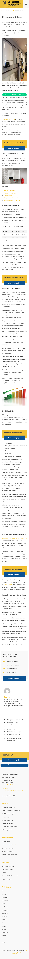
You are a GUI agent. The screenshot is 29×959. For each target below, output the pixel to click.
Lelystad (4, 929)
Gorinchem (5, 913)
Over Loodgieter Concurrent (9, 876)
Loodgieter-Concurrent (14, 3)
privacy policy (18, 952)
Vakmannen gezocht (7, 869)
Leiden (4, 926)
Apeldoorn (5, 900)
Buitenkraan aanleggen (8, 807)
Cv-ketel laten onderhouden (9, 826)
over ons (12, 952)
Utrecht (4, 935)
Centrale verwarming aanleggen (11, 810)
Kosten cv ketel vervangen (9, 854)
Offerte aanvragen (7, 879)
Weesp (4, 939)
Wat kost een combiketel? (9, 845)
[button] (26, 4)
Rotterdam (5, 932)
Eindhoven (5, 910)
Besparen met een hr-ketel (12, 198)
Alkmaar (4, 891)
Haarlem (4, 916)
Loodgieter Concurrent (8, 866)
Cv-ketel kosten (6, 841)
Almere (4, 894)
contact (26, 950)
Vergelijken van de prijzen (12, 200)
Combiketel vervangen (8, 814)
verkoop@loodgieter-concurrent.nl (13, 790)
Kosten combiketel (9, 190)
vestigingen (6, 952)
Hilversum (4, 923)
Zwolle (3, 942)
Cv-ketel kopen (6, 817)
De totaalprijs (8, 195)
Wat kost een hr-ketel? (8, 848)
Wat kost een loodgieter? (9, 851)
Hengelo (4, 919)
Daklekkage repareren (8, 830)
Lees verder (7, 708)
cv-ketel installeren (9, 119)
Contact (4, 872)
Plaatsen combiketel (10, 193)
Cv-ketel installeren (7, 820)
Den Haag (4, 907)
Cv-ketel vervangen (7, 823)
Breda (3, 903)
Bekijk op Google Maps (8, 785)
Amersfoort (5, 897)
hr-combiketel (8, 584)
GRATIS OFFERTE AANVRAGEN (14, 94)
